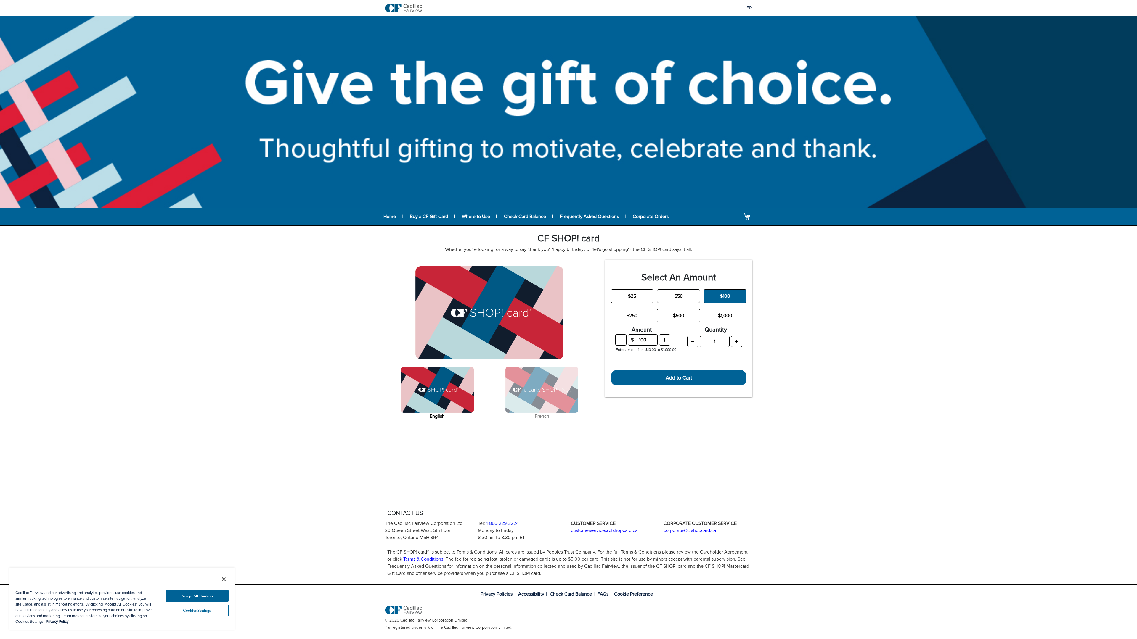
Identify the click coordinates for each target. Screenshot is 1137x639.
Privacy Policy (57, 621)
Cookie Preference (633, 594)
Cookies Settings (197, 610)
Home (389, 217)
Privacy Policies (497, 594)
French (542, 416)
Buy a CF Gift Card (429, 217)
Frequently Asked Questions (589, 217)
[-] (621, 340)
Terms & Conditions (423, 559)
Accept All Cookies (197, 596)
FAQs (603, 594)
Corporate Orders (651, 217)
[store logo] (403, 8)
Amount (642, 329)
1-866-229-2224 (502, 523)
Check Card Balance (525, 217)
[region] (122, 598)
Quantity (716, 329)
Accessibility (531, 594)
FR (749, 8)
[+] (664, 340)
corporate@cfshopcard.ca (690, 530)
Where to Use (476, 217)
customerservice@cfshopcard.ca (604, 530)
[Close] (223, 579)
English (437, 416)
